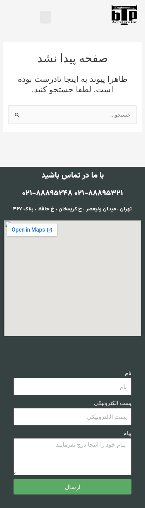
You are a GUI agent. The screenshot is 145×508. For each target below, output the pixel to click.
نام (128, 373)
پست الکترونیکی (112, 403)
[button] (45, 17)
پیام (127, 433)
